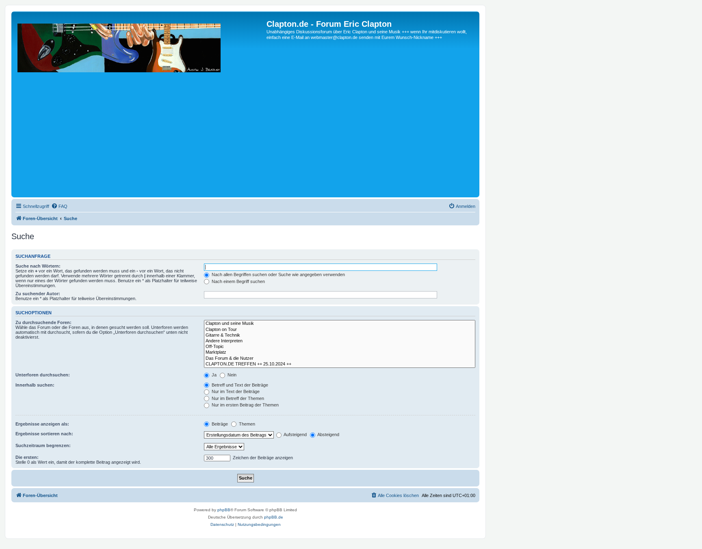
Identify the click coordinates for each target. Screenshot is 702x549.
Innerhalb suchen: (34, 385)
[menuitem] (59, 206)
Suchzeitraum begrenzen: (43, 445)
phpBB (223, 510)
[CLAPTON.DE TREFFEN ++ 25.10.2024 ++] (339, 364)
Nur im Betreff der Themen (237, 398)
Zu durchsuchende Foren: (43, 322)
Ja (213, 374)
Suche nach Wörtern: (38, 266)
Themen (246, 423)
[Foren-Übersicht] (139, 107)
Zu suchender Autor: (37, 293)
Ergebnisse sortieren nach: (44, 433)
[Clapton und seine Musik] (339, 323)
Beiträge (219, 423)
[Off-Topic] (339, 347)
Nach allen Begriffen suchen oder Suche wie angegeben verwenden (277, 274)
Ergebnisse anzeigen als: (42, 423)
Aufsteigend (295, 434)
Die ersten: (27, 457)
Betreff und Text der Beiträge (239, 385)
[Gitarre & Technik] (339, 335)
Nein (231, 374)
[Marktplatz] (339, 352)
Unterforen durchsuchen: (42, 374)
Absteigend (327, 434)
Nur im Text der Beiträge (235, 391)
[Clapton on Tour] (339, 330)
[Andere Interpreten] (339, 341)
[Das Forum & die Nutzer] (339, 358)
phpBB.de (273, 517)
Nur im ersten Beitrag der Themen (244, 404)
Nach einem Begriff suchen (237, 281)
